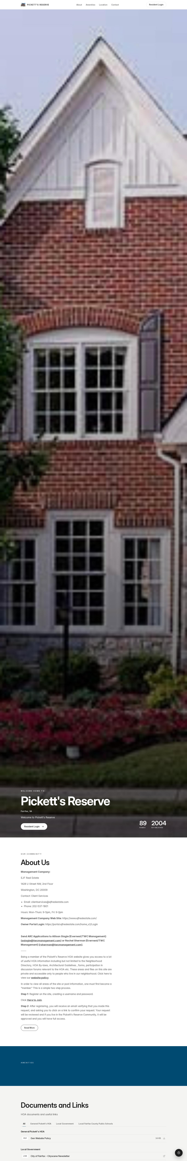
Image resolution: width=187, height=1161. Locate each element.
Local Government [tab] (65, 1123)
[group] (93, 1138)
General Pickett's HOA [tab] (40, 1123)
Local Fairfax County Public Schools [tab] (96, 1123)
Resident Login (34, 826)
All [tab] (24, 1123)
